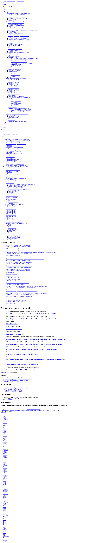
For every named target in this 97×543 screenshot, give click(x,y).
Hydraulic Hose (24, 410)
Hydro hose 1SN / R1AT (13, 79)
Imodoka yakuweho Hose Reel (14, 69)
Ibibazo (4, 123)
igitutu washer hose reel (16, 103)
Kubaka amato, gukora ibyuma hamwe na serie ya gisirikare (18, 40)
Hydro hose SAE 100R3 (13, 82)
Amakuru (5, 122)
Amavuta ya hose (14, 102)
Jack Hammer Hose (16, 410)
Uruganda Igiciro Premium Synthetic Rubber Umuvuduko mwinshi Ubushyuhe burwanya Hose (32, 318)
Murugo (5, 11)
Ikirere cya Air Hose (12, 57)
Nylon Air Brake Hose (12, 324)
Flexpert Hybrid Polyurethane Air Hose (19, 60)
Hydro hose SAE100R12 (13, 88)
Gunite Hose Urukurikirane (14, 34)
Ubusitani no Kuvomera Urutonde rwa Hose (17, 17)
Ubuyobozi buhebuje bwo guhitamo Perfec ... (12, 386)
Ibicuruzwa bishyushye (32, 409)
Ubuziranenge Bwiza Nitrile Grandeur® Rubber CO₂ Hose (21, 354)
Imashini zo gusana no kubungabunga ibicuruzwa (18, 39)
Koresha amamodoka (12, 107)
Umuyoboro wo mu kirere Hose (35, 410)
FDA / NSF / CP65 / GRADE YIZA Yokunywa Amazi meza (21, 14)
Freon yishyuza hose (10, 304)
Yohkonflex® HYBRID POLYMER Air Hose (15, 301)
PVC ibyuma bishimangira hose (15, 24)
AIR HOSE (10, 98)
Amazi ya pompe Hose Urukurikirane (16, 23)
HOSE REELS (11, 95)
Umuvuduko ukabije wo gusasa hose (16, 25)
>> (9, 372)
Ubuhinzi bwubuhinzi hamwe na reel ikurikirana (16, 21)
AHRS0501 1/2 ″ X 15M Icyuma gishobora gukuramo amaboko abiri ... (21, 287)
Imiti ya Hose (11, 42)
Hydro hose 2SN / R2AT (13, 81)
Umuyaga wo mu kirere (16, 101)
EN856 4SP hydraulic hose (11, 274)
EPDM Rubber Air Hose (16, 64)
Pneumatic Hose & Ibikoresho (12, 53)
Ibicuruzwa (5, 12)
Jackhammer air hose (12, 31)
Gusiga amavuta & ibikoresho (17, 112)
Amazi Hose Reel (12, 19)
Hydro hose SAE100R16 (13, 90)
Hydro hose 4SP (11, 92)
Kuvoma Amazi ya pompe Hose (15, 49)
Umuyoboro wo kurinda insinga (12, 250)
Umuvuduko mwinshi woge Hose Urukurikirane (18, 18)
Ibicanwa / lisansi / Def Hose (14, 45)
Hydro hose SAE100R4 (13, 83)
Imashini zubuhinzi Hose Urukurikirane (16, 27)
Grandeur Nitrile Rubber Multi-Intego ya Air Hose (21, 63)
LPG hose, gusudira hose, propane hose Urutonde (18, 36)
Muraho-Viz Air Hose (15, 65)
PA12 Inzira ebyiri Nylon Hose (14, 329)
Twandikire (5, 125)
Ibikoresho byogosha (15, 73)
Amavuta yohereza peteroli (53, 410)
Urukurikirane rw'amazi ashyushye (15, 15)
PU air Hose (13, 68)
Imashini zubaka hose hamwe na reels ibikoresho (16, 78)
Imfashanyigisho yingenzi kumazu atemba (12, 389)
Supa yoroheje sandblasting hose (12, 256)
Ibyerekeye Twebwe (7, 124)
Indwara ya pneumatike (13, 72)
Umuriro (10, 37)
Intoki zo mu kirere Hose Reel (14, 70)
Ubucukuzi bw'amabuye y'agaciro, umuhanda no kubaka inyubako (17, 155)
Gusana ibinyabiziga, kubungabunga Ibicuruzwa (18, 108)
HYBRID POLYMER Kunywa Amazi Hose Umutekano (18, 270)
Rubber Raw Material (10, 115)
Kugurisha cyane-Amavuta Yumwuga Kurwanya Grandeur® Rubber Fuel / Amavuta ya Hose (31, 349)
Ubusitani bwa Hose (12, 20)
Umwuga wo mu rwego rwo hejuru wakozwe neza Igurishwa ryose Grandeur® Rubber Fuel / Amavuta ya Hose (36, 339)
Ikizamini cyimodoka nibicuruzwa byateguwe (20, 110)
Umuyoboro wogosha (13, 50)
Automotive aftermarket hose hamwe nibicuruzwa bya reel (18, 97)
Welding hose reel (15, 104)
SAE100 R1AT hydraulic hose (12, 277)
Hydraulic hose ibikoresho (13, 94)
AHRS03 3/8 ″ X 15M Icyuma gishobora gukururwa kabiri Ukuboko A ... (21, 291)
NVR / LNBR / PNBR (13, 117)
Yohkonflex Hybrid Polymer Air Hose (19, 62)
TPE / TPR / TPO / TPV (13, 116)
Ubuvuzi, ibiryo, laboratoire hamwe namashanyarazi (17, 114)
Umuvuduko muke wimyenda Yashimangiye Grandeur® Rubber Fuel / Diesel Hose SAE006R (31, 313)
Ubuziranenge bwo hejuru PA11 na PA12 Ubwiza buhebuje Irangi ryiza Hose (27, 369)
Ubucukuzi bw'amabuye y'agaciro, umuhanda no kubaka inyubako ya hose (21, 30)
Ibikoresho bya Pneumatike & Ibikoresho (11, 381)
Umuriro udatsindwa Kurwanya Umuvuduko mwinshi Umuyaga (21, 184)
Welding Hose (11, 43)
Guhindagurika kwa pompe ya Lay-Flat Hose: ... (13, 391)
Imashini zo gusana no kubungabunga (16, 96)
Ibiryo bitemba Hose (12, 26)
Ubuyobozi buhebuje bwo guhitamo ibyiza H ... (13, 390)
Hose (9, 77)
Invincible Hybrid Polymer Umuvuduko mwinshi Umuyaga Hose (24, 58)
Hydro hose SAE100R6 (13, 85)
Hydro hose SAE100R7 (13, 86)
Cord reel (13, 105)
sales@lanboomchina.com (9, 1)
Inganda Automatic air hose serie (15, 55)
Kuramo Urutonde (12, 32)
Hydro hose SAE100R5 (13, 84)
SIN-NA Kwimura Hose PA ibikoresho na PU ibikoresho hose (22, 364)
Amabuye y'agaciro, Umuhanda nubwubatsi (17, 38)
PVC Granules (11, 120)
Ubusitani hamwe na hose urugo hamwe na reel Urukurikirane (19, 13)
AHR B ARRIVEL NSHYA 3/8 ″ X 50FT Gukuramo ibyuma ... (19, 253)
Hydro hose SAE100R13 (13, 89)
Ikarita (38, 409)
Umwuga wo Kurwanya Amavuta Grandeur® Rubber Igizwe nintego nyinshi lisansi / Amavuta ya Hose (34, 344)
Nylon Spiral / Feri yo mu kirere (14, 334)
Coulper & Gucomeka (15, 75)
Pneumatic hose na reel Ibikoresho (10, 134)
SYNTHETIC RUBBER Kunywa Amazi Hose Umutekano (18, 267)
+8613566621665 (20, 1)
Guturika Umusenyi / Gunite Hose (15, 44)
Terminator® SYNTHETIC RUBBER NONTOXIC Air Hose (19, 297)
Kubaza (2, 407)
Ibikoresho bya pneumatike (14, 71)
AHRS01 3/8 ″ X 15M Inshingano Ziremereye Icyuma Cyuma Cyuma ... (21, 294)
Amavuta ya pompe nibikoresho (17, 111)
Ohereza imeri (3, 412)
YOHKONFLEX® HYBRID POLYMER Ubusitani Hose (18, 246)
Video (4, 127)
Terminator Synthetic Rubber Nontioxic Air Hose (21, 59)
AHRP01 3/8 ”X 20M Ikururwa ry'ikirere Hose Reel (17, 284)
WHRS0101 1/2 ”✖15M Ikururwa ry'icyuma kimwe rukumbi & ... (20, 260)
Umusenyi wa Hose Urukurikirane (15, 33)
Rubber (10, 118)
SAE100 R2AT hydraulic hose (12, 280)
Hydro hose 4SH (12, 91)
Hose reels (10, 28)
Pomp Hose (44, 410)
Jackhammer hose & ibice (13, 56)
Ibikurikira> (6, 372)
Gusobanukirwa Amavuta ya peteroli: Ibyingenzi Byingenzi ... (16, 388)
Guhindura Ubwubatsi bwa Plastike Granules (17, 121)
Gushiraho (13, 76)
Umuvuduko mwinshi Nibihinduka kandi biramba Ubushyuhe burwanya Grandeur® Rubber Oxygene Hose (35, 359)
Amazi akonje (11, 46)
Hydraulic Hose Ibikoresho (6, 410)
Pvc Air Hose (14, 66)
